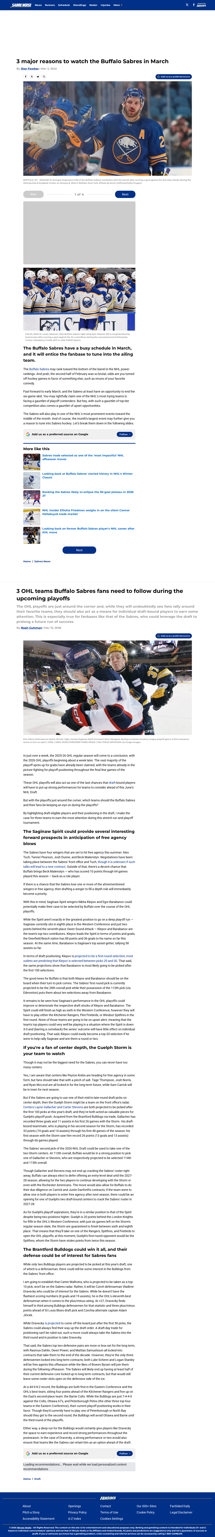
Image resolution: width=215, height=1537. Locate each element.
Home (27, 561)
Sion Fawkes (30, 68)
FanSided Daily (180, 1506)
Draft (37, 1478)
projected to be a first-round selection (100, 956)
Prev (33, 194)
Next (125, 194)
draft (112, 782)
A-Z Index (74, 1518)
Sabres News (42, 561)
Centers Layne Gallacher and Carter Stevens (53, 1107)
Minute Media (24, 1527)
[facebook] (194, 4)
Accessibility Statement (39, 1518)
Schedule (64, 5)
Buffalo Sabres (39, 369)
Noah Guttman (31, 627)
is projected (52, 1323)
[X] (187, 4)
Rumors (50, 5)
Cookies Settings (111, 1518)
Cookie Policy (146, 1512)
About (27, 1506)
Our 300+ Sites (146, 1506)
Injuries (105, 5)
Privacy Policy (77, 1512)
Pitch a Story (31, 1512)
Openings (74, 1506)
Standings (79, 5)
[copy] (44, 76)
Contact (105, 1506)
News (38, 5)
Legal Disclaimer (181, 1512)
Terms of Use (109, 1512)
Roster (93, 5)
